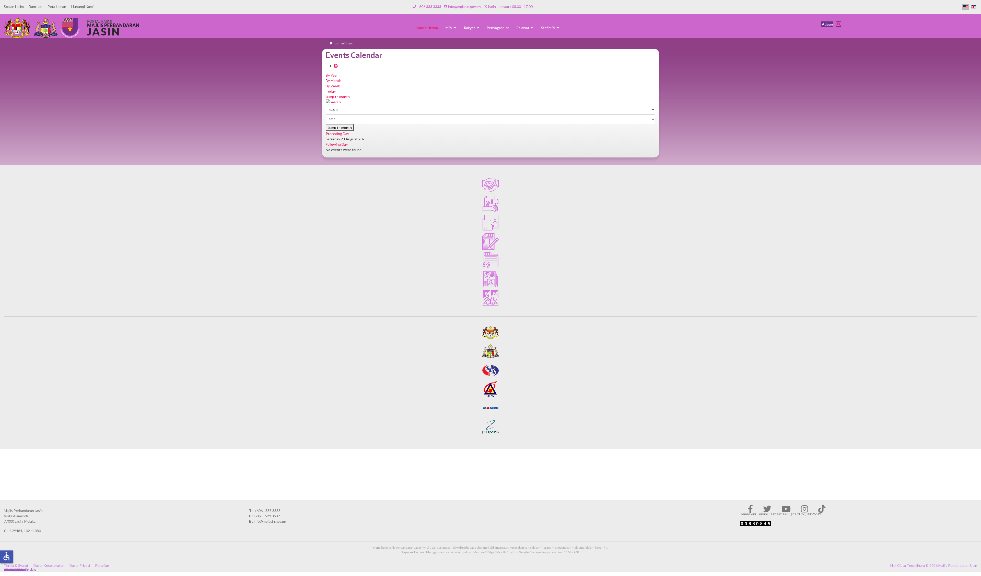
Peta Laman (57, 6)
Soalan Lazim (14, 6)
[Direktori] (490, 222)
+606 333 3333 (429, 6)
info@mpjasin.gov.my (464, 6)
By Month (333, 80)
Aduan (827, 24)
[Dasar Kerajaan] (490, 203)
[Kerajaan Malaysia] (490, 332)
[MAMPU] (490, 408)
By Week (333, 86)
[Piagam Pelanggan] (490, 185)
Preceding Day (337, 133)
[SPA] (490, 370)
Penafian (102, 565)
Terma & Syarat (16, 565)
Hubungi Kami (82, 6)
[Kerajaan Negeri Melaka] (490, 351)
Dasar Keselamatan (48, 565)
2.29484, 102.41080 (25, 531)
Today (331, 91)
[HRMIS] (490, 427)
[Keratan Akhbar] (490, 279)
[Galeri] (490, 298)
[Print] (335, 66)
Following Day (337, 144)
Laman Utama (427, 28)
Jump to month (338, 96)
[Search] (490, 102)
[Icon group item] (750, 509)
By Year (332, 75)
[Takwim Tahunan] (490, 260)
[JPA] (490, 389)
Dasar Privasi (79, 565)
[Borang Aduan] (490, 241)
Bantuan (35, 6)
